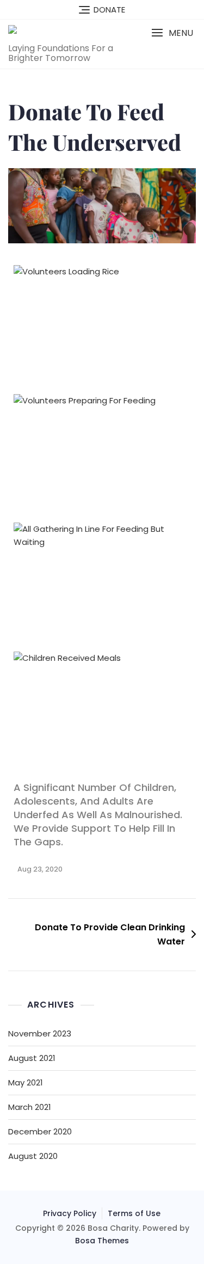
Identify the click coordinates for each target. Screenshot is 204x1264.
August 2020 (33, 1156)
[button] (172, 33)
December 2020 (40, 1131)
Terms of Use (134, 1213)
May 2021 (25, 1082)
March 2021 (29, 1107)
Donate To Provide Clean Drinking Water (110, 934)
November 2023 (39, 1033)
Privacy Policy (69, 1213)
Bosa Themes (102, 1240)
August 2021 (31, 1058)
